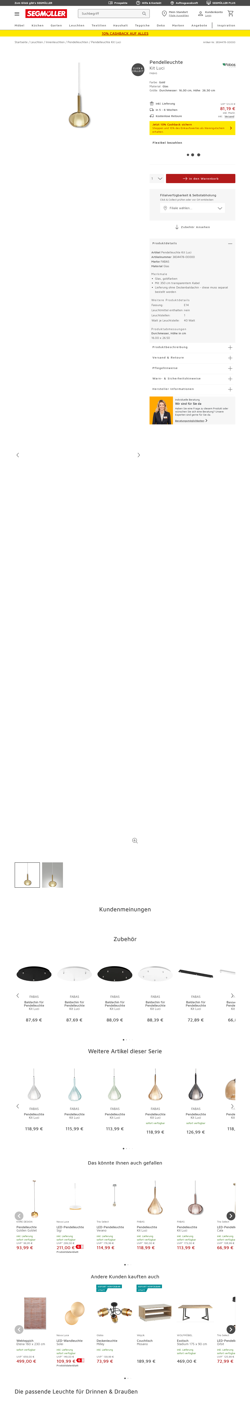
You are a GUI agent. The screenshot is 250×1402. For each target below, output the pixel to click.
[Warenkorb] (231, 14)
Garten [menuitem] (56, 25)
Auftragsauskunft (187, 2)
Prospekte (120, 2)
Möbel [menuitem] (20, 25)
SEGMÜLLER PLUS (223, 2)
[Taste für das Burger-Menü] (17, 13)
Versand (229, 116)
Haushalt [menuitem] (120, 25)
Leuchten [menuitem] (77, 25)
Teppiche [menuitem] (142, 25)
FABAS (153, 73)
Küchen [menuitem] (38, 25)
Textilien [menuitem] (99, 25)
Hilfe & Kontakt (151, 2)
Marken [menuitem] (178, 25)
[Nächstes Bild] (139, 455)
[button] (135, 841)
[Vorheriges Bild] (18, 455)
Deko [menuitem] (161, 25)
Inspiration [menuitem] (226, 25)
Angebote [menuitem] (199, 25)
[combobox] (157, 178)
